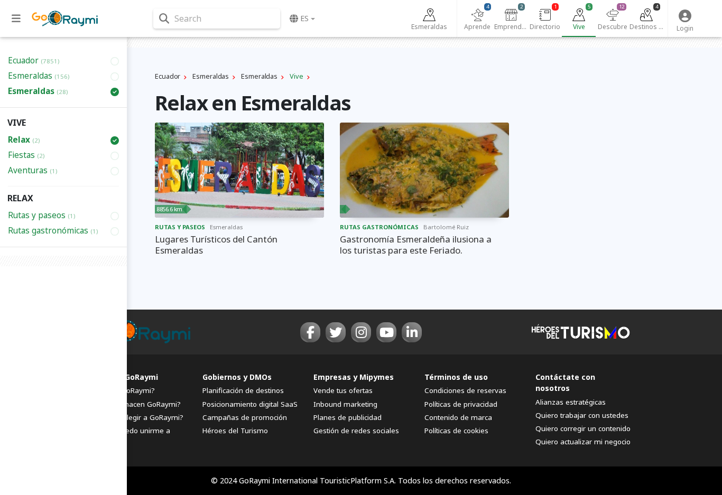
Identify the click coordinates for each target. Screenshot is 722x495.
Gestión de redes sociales (356, 430)
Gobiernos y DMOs (237, 377)
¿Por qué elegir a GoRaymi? (137, 417)
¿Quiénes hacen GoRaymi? (136, 404)
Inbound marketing (345, 404)
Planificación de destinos (243, 390)
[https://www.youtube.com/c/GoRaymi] (386, 332)
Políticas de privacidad (460, 404)
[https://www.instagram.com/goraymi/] (361, 332)
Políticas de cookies (456, 430)
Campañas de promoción (244, 417)
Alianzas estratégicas (570, 402)
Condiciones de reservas (465, 390)
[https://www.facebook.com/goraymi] (310, 332)
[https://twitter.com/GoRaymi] (336, 332)
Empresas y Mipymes (353, 377)
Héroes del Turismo (235, 430)
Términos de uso (456, 377)
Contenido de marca (458, 417)
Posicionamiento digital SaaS (250, 404)
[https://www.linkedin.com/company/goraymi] (412, 332)
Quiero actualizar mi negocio (583, 441)
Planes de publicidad (347, 417)
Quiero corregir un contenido (583, 428)
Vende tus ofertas (343, 390)
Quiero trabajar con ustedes (581, 415)
